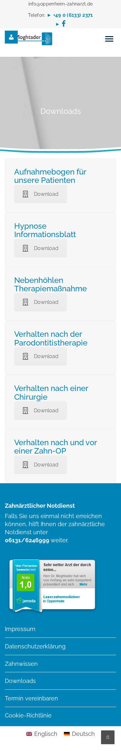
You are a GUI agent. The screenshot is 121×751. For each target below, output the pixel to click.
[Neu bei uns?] (16, 37)
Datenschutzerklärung (35, 646)
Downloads (20, 680)
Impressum (20, 629)
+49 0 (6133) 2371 (73, 15)
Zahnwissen (21, 663)
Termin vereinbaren (31, 698)
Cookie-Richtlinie (28, 715)
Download (46, 194)
